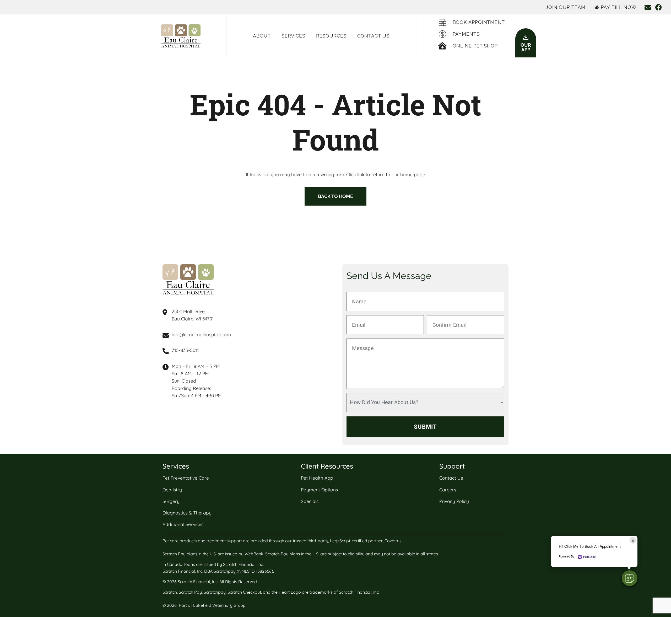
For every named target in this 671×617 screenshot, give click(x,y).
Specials (309, 501)
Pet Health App (317, 478)
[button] (629, 578)
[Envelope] (648, 7)
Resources (331, 36)
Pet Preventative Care (186, 478)
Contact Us (373, 36)
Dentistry (172, 489)
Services (293, 36)
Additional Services (183, 524)
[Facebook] (658, 7)
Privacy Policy (454, 501)
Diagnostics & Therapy (187, 513)
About (262, 36)
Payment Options (319, 489)
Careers (447, 489)
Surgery (171, 501)
